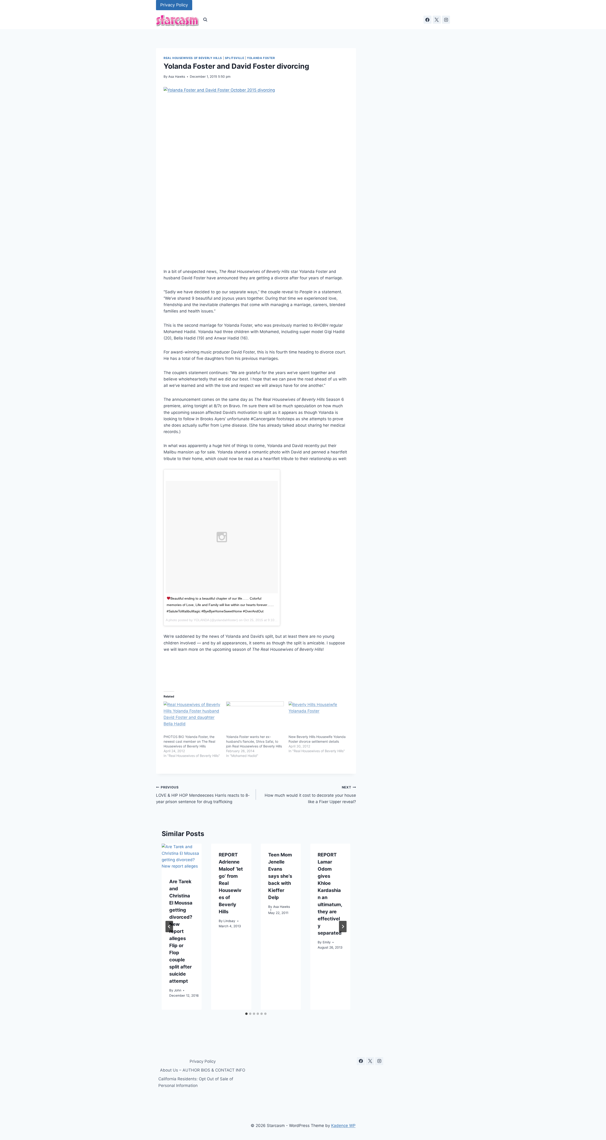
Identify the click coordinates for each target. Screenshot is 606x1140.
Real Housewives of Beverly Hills (193, 58)
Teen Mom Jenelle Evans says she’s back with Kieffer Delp (280, 876)
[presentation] (182, 857)
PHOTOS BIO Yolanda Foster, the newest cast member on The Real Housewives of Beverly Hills (189, 741)
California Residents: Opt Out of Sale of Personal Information (195, 1082)
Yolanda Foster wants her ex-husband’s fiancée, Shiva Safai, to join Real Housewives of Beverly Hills (254, 741)
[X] (437, 20)
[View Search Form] (205, 19)
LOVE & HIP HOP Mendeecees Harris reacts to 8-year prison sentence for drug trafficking (203, 794)
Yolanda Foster (261, 58)
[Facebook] (427, 20)
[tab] (246, 1014)
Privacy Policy (174, 4)
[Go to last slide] (169, 926)
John (177, 990)
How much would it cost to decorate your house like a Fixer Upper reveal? (310, 794)
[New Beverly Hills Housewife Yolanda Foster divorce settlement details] (317, 718)
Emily (327, 942)
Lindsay (229, 921)
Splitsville (234, 58)
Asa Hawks (176, 76)
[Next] (343, 926)
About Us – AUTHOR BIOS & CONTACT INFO (202, 1070)
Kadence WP (343, 1125)
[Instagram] (446, 20)
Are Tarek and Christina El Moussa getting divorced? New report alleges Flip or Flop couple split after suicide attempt (180, 931)
